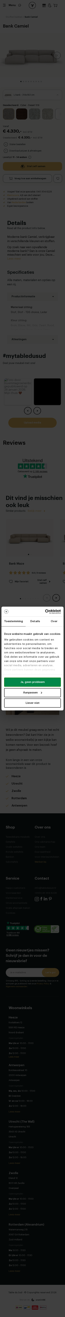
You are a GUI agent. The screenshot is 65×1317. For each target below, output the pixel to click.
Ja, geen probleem (32, 682)
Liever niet (33, 703)
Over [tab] (54, 621)
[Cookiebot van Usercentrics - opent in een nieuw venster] (46, 611)
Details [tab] (35, 621)
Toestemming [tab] (13, 621)
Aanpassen (30, 692)
